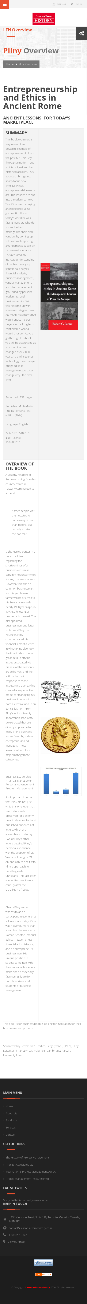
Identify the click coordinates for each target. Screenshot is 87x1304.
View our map (16, 1242)
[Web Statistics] (43, 1274)
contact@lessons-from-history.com (30, 1228)
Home (10, 64)
